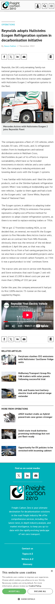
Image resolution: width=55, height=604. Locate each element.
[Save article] (51, 57)
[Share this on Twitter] (11, 57)
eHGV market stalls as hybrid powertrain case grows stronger (35, 415)
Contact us (27, 548)
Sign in (16, 50)
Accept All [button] (14, 591)
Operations (8, 24)
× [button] (52, 571)
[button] (27, 599)
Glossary (27, 564)
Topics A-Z (27, 553)
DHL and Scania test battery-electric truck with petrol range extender (34, 393)
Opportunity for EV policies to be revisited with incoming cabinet (35, 449)
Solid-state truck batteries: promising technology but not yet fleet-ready (34, 433)
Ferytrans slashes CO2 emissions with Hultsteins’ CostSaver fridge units (36, 359)
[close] (53, 50)
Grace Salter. (10, 46)
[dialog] (27, 586)
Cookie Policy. (35, 586)
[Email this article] (24, 57)
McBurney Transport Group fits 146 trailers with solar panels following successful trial (34, 376)
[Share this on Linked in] (17, 57)
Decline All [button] (40, 591)
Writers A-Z (27, 559)
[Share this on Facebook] (4, 57)
